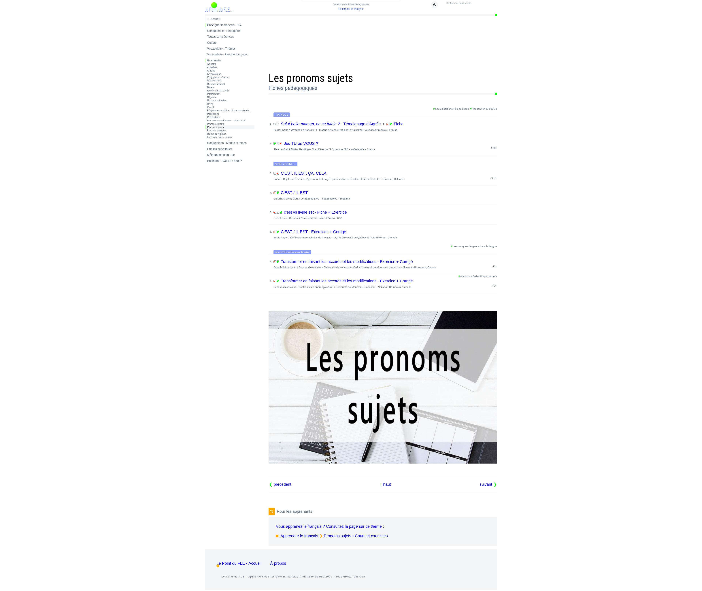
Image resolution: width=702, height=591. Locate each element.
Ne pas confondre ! (217, 100)
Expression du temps (218, 90)
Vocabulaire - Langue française (227, 54)
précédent (282, 484)
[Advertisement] (378, 43)
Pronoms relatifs (215, 124)
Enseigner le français (351, 7)
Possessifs (213, 113)
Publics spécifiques (219, 148)
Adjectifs (211, 64)
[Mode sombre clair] (434, 4)
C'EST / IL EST (311, 195)
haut (387, 484)
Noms (210, 104)
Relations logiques (217, 133)
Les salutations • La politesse (452, 108)
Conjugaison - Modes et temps (227, 142)
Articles (211, 70)
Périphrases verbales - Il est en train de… (229, 110)
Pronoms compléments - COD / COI (226, 120)
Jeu (385, 146)
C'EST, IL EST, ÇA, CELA (385, 175)
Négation (211, 97)
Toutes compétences (220, 36)
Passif (210, 107)
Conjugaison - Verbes (218, 77)
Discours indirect (216, 84)
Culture (212, 42)
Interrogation (213, 94)
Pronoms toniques (216, 130)
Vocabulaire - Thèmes (221, 48)
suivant (486, 484)
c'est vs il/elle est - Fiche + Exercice (310, 214)
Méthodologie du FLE (221, 154)
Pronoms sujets (215, 127)
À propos (278, 563)
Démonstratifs (214, 80)
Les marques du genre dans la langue (475, 246)
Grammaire (214, 60)
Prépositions (213, 117)
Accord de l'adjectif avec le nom (478, 276)
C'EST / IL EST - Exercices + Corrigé (335, 234)
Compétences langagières (224, 30)
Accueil (215, 18)
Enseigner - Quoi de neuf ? (224, 160)
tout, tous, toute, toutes (219, 137)
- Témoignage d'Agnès (331, 124)
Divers (210, 87)
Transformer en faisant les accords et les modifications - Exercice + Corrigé (385, 264)
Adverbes (212, 67)
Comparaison (214, 74)
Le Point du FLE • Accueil (238, 563)
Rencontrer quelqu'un (484, 108)
